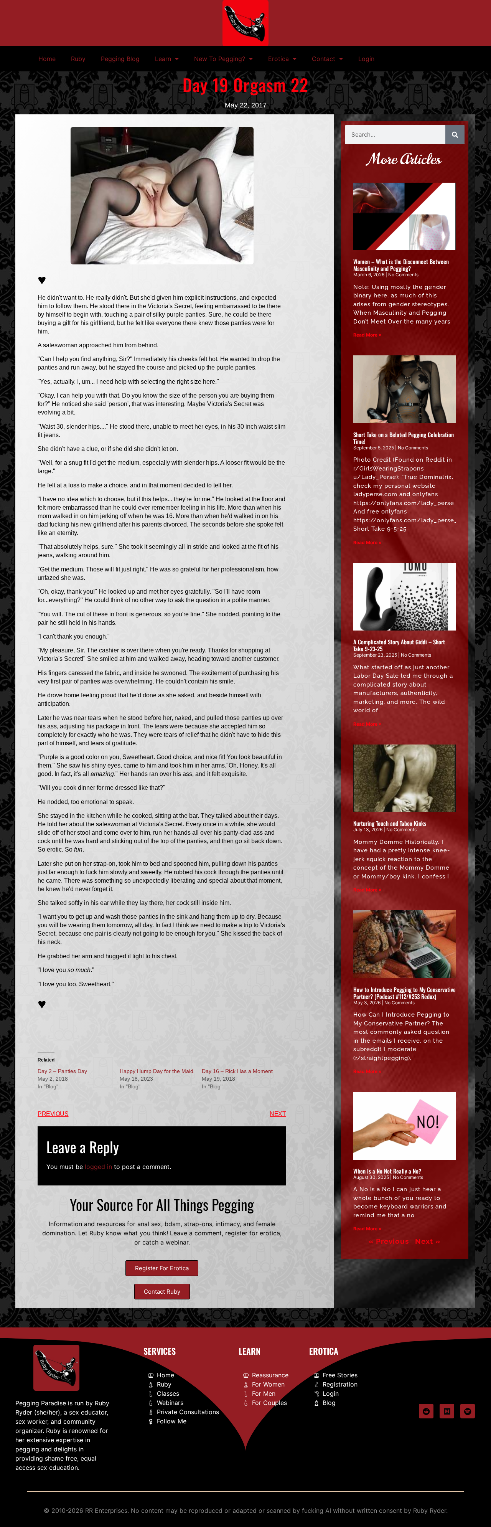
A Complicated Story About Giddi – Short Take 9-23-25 (399, 645)
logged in (98, 1166)
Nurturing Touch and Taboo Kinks (389, 823)
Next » (427, 1241)
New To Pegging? (219, 59)
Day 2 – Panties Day (62, 1071)
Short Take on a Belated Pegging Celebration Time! (403, 438)
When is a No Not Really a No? (387, 1171)
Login (366, 59)
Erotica (278, 59)
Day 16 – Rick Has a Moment (237, 1071)
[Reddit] (426, 1411)
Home (47, 59)
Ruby (78, 59)
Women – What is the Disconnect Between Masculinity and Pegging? (401, 264)
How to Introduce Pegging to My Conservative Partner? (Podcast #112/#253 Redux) (404, 992)
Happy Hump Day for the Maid (156, 1071)
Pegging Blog (120, 59)
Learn (163, 59)
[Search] (455, 134)
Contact (323, 59)
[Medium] (447, 1411)
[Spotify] (467, 1411)
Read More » (367, 335)
